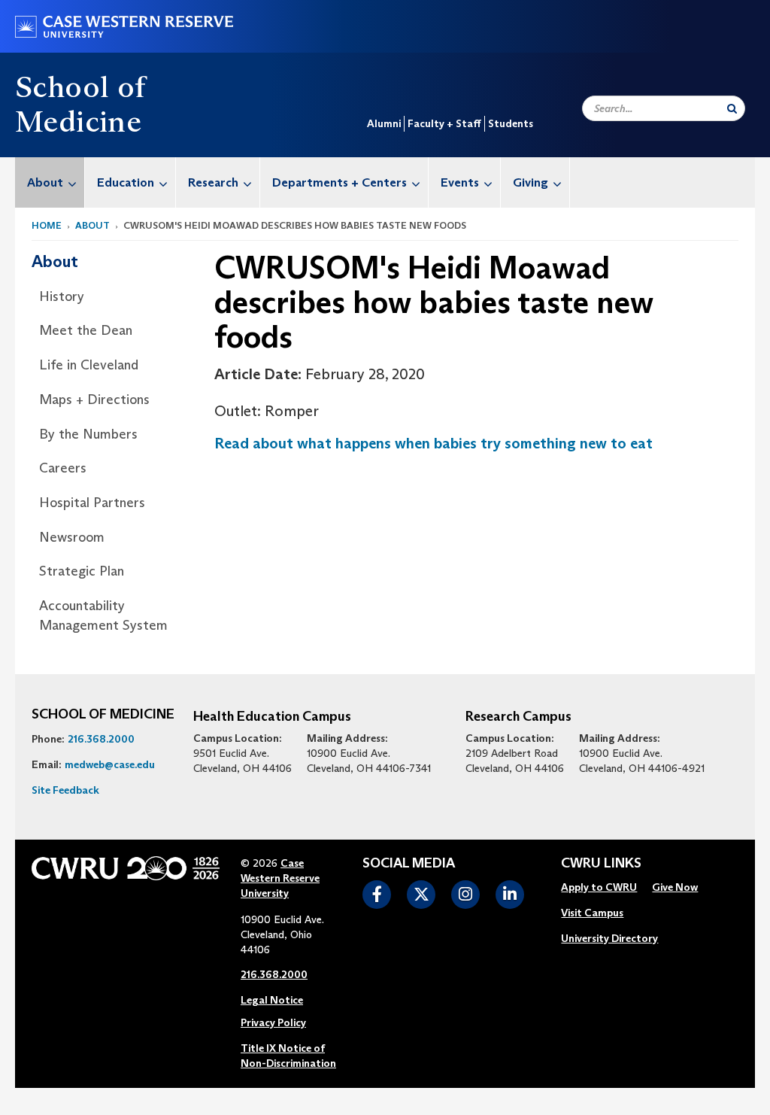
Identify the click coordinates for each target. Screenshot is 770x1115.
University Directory (609, 938)
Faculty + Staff (444, 123)
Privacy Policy (273, 1022)
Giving (530, 182)
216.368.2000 (101, 739)
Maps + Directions (94, 399)
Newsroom (72, 537)
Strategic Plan (81, 571)
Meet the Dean (85, 330)
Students (510, 123)
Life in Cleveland (88, 365)
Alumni (384, 123)
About (45, 182)
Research (213, 182)
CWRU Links (601, 863)
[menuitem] (50, 182)
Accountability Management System (103, 615)
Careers (62, 468)
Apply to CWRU (599, 887)
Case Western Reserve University (280, 878)
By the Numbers (88, 434)
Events (460, 182)
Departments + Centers (339, 182)
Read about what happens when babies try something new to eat (433, 443)
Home (47, 225)
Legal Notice (272, 1000)
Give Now (675, 887)
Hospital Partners (92, 502)
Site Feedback (65, 790)
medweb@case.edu (110, 764)
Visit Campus (592, 912)
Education (125, 182)
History (61, 296)
